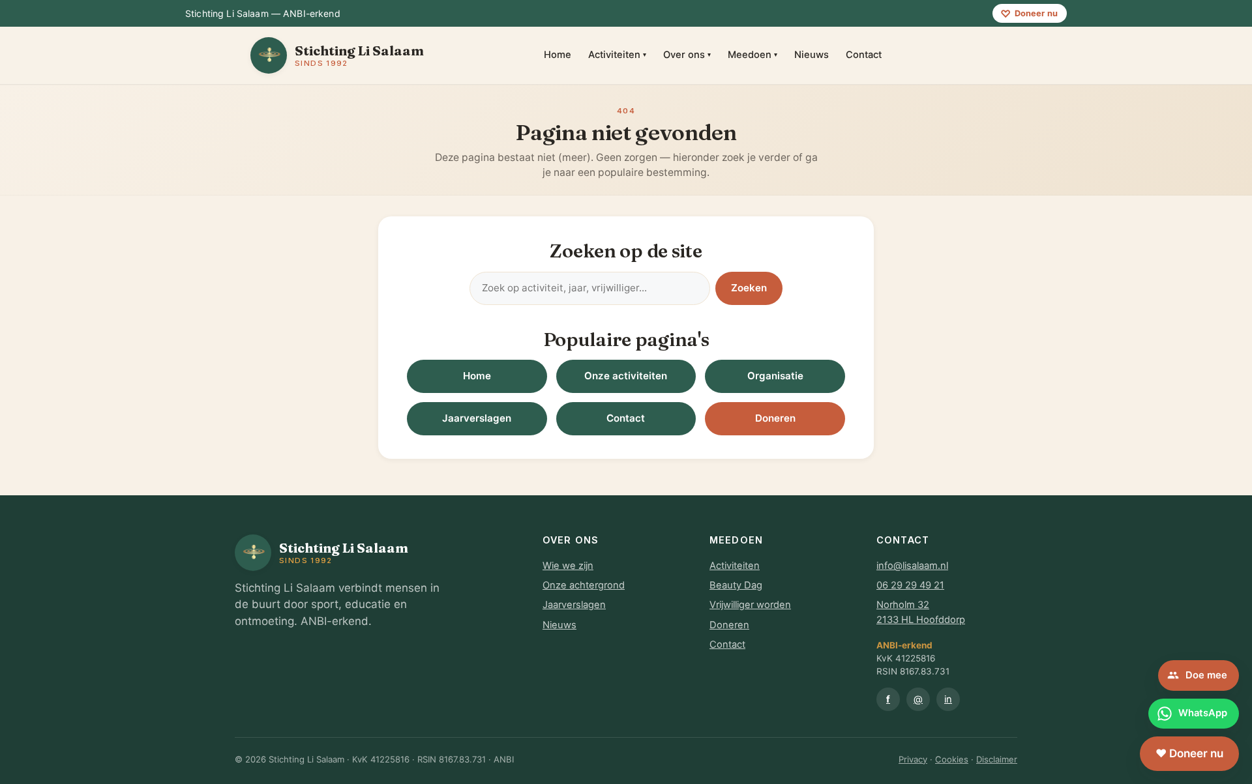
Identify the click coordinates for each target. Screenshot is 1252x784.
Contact (864, 55)
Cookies (951, 759)
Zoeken (749, 288)
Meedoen (752, 55)
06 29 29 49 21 (910, 585)
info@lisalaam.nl (912, 566)
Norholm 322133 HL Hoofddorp (920, 612)
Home (557, 55)
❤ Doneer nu (1189, 753)
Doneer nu (1029, 13)
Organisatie (775, 376)
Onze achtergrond (584, 585)
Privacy (913, 759)
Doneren (775, 418)
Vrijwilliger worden (750, 605)
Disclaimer (996, 759)
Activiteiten (617, 55)
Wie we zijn (568, 566)
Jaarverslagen (476, 418)
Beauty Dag (735, 585)
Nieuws (811, 55)
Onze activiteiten (625, 376)
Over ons (687, 55)
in (948, 699)
